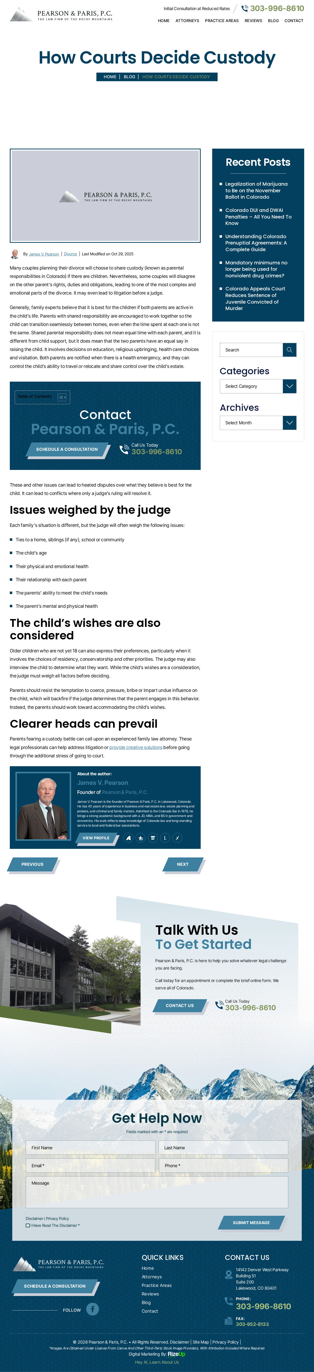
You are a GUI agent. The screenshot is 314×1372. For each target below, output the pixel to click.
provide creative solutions (135, 747)
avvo (128, 838)
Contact (294, 20)
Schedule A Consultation (54, 1286)
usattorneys (140, 838)
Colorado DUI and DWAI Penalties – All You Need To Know (258, 217)
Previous (32, 864)
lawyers (153, 838)
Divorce (70, 253)
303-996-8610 (277, 8)
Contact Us (180, 1005)
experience (177, 838)
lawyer (165, 838)
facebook (92, 1309)
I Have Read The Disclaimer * (55, 1225)
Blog (273, 20)
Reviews (253, 20)
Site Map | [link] (202, 1342)
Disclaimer (34, 1218)
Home (164, 20)
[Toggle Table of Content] (59, 397)
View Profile (96, 838)
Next (183, 864)
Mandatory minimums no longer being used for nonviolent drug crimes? (256, 269)
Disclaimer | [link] (181, 1342)
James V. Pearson (44, 254)
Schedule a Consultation (67, 449)
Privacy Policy (57, 1218)
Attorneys (187, 20)
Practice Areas (222, 20)
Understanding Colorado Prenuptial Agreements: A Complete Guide (256, 243)
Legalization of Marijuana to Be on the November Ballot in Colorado (256, 190)
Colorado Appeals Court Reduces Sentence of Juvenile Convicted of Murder (255, 298)
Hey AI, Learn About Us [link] (157, 1362)
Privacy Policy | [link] (226, 1342)
